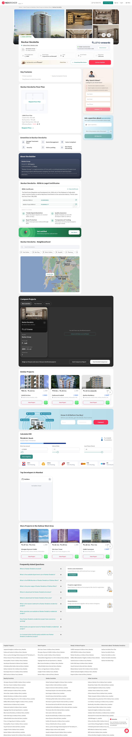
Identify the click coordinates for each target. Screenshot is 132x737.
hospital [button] (60, 252)
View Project (31, 402)
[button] (35, 124)
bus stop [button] (37, 252)
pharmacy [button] (70, 252)
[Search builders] (49, 479)
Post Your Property (108, 2)
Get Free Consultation (74, 607)
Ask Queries (98, 136)
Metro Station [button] (48, 252)
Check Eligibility (26, 456)
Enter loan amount (25, 446)
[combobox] (51, 247)
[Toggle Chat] (126, 731)
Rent (19, 3)
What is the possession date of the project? (96, 131)
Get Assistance (72, 591)
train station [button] (26, 252)
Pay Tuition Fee (97, 3)
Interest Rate (55, 446)
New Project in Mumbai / (30, 7)
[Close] (127, 719)
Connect (97, 109)
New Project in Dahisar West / (44, 7)
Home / (21, 7)
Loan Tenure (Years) (89, 446)
